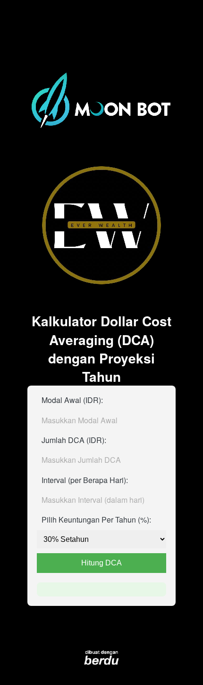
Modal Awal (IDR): (72, 400)
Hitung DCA (101, 563)
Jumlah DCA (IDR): (74, 440)
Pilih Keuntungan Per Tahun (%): (96, 519)
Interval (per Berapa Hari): (85, 480)
